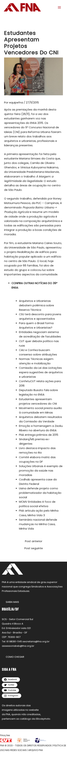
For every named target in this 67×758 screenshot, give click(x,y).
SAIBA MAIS (12, 602)
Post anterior (33, 541)
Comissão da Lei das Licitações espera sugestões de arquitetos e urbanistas (41, 372)
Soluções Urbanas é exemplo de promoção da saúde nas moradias (41, 470)
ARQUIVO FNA (35, 750)
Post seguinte (33, 548)
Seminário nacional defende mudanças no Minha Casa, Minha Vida (38, 524)
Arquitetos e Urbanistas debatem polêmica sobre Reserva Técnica (36, 305)
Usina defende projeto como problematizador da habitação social (40, 493)
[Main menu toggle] (59, 7)
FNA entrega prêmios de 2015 (38, 435)
